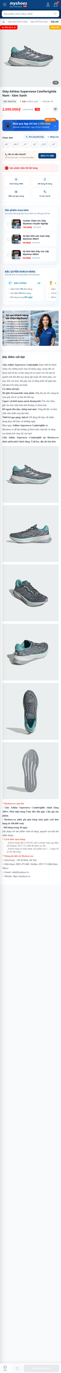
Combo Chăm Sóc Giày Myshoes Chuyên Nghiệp (35, 222)
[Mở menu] (4, 4)
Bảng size (54, 137)
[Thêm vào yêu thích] (55, 109)
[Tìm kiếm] (55, 13)
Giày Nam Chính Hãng (17, 21)
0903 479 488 (22, 864)
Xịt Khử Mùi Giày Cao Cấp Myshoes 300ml (36, 253)
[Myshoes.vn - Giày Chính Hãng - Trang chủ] (18, 4)
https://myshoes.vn (21, 876)
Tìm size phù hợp (36, 137)
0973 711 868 (47, 155)
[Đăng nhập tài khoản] (48, 4)
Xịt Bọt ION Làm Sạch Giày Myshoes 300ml (36, 237)
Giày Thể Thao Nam (39, 21)
